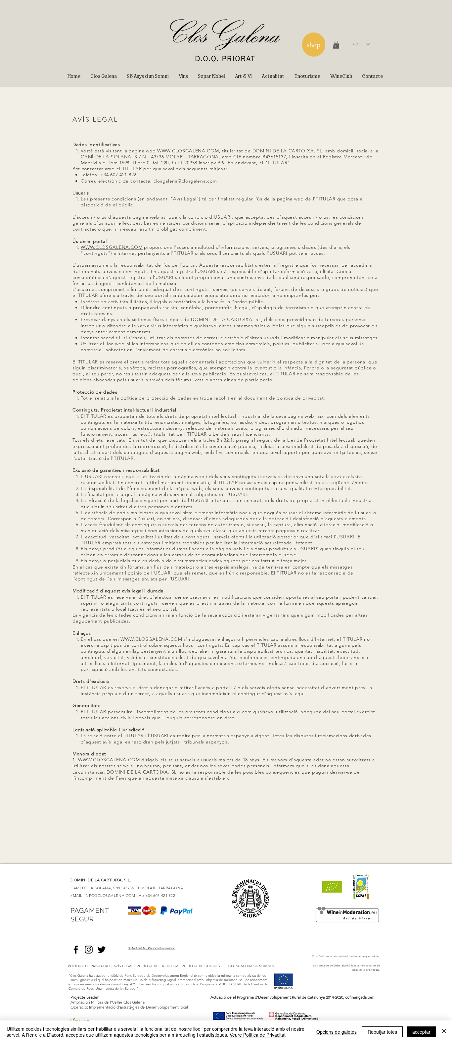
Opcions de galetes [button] (336, 1031)
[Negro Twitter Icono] (101, 949)
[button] (336, 45)
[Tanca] (444, 1032)
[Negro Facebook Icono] (75, 949)
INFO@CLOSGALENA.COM (110, 895)
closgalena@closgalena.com (185, 181)
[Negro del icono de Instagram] (88, 949)
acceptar (421, 1031)
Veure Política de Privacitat (258, 1034)
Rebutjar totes (382, 1031)
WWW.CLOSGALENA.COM (188, 151)
